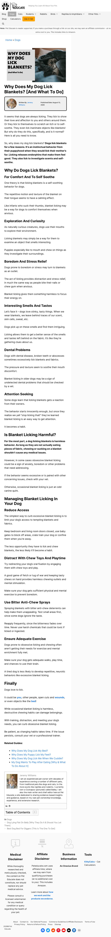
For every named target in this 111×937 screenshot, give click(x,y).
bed (33, 701)
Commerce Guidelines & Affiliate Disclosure (66, 922)
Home (8, 40)
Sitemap (58, 924)
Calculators (15, 19)
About (15, 922)
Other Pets (93, 14)
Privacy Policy (19, 924)
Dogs (12, 14)
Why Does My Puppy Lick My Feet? (31, 754)
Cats (20, 14)
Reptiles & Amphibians (72, 14)
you (19, 697)
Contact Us (24, 922)
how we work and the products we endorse (42, 895)
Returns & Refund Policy (36, 924)
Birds (53, 14)
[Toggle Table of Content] (33, 812)
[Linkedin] (6, 806)
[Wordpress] (10, 806)
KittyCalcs (89, 861)
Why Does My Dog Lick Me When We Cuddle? (37, 758)
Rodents (30, 14)
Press (50, 924)
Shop (4, 19)
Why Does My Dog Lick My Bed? (29, 750)
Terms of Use (90, 922)
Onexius (67, 866)
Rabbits (43, 14)
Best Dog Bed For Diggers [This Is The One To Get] (31, 828)
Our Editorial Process (39, 922)
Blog (4, 14)
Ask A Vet (28, 19)
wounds (59, 697)
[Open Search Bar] (3, 23)
